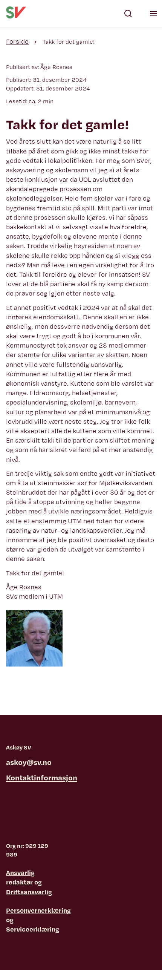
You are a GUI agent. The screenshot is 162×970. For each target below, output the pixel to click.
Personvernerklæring (38, 910)
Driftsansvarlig (29, 891)
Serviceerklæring (32, 929)
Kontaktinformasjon (41, 777)
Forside (17, 41)
